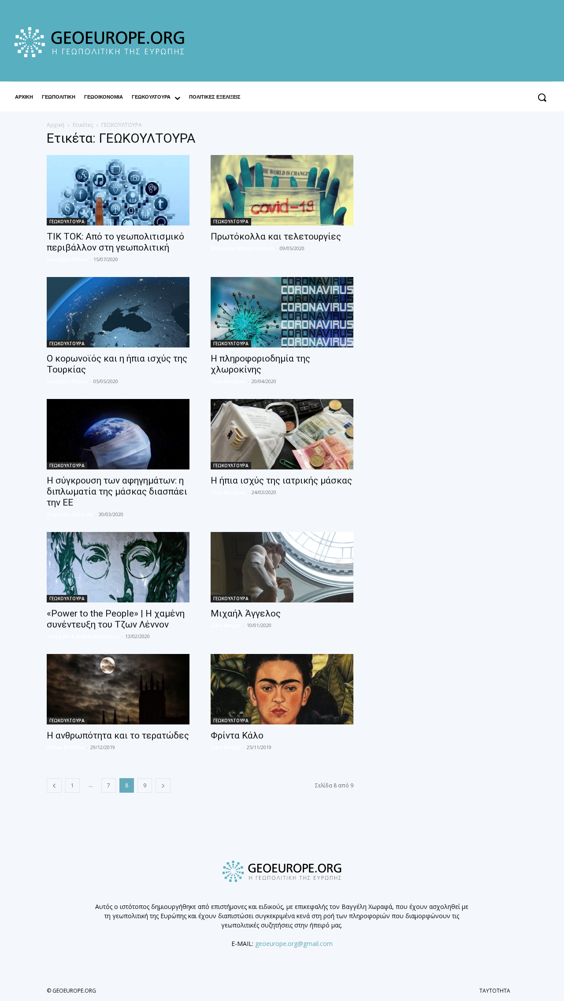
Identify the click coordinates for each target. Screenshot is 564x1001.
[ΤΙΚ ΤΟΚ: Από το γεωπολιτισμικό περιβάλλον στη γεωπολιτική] (118, 190)
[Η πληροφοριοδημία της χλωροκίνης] (282, 312)
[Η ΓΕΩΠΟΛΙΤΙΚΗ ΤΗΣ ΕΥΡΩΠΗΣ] (103, 42)
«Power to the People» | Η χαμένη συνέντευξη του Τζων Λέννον (116, 619)
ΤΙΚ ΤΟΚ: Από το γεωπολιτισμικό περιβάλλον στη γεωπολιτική (115, 242)
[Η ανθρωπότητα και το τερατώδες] (118, 689)
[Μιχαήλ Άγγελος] (282, 567)
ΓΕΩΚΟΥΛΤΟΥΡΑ (67, 221)
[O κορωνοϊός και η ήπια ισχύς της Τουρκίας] (118, 312)
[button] (541, 97)
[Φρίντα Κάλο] (282, 689)
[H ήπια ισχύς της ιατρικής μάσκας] (282, 434)
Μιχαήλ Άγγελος (246, 613)
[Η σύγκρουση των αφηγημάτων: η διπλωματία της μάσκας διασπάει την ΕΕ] (118, 434)
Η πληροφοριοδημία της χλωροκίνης (260, 364)
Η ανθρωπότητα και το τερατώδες (118, 735)
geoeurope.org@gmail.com (294, 943)
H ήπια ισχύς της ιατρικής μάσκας (281, 480)
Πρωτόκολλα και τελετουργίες (276, 236)
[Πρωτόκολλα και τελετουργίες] (282, 190)
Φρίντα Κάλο (237, 735)
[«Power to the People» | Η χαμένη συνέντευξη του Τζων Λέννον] (118, 567)
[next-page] (163, 785)
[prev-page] (54, 785)
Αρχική (55, 125)
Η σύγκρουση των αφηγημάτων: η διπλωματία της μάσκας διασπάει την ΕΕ (117, 491)
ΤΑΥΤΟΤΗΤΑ (494, 990)
